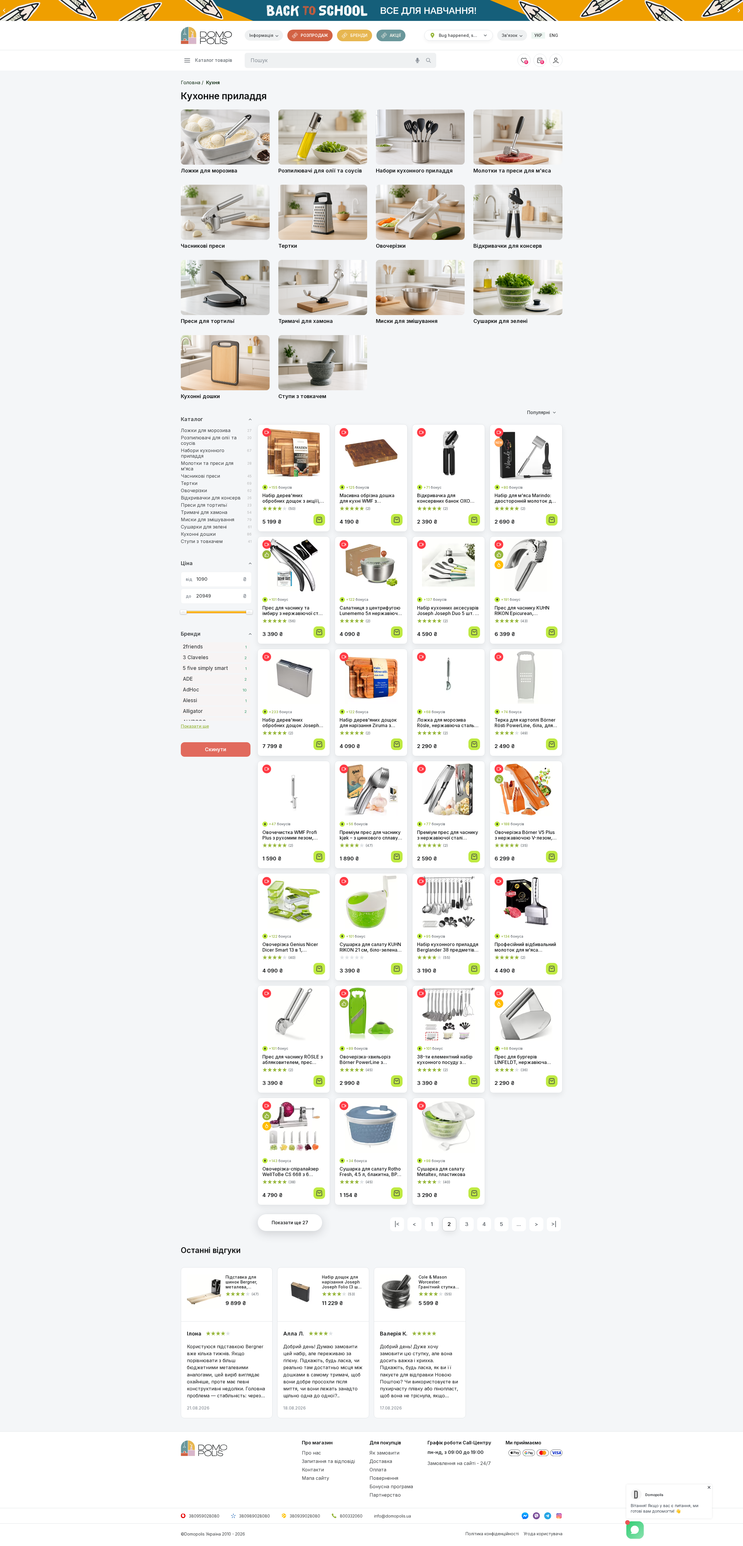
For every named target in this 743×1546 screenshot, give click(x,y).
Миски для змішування (207, 519)
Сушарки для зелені (204, 527)
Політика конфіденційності (492, 1533)
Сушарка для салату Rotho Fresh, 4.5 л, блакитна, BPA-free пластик (371, 1171)
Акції (395, 35)
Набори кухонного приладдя (202, 453)
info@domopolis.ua (392, 1515)
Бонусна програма (391, 1486)
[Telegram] (547, 1515)
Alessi (215, 700)
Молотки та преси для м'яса (207, 466)
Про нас (311, 1453)
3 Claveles (215, 657)
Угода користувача (543, 1533)
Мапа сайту (315, 1478)
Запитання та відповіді (328, 1461)
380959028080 (204, 1515)
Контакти (313, 1470)
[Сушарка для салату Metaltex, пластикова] (448, 1127)
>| (553, 1224)
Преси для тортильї (204, 505)
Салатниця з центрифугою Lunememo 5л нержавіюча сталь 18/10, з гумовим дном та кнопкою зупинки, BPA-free (370, 610)
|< (396, 1224)
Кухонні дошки (198, 534)
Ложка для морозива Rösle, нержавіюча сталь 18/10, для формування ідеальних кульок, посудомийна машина (445, 722)
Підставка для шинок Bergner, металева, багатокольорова (244, 1281)
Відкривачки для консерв (211, 498)
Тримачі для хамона (204, 512)
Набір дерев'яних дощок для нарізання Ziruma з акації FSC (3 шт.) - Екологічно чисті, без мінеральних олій (368, 722)
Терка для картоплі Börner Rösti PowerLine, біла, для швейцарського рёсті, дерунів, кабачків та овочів (526, 722)
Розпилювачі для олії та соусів (209, 440)
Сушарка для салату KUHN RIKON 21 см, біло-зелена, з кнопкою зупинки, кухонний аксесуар (371, 947)
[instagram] (559, 1515)
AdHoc (215, 690)
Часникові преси (200, 476)
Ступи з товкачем (202, 541)
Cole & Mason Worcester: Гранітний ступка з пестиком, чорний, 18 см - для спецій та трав (439, 1281)
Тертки (189, 483)
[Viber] (536, 1515)
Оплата (377, 1470)
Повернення (383, 1478)
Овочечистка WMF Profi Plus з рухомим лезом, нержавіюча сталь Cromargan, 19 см (289, 835)
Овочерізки (194, 490)
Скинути (215, 749)
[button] (4, 10)
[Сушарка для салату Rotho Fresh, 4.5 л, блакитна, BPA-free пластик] (371, 1127)
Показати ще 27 (290, 1222)
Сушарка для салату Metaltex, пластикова (441, 1171)
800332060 (351, 1515)
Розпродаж (314, 35)
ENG (553, 35)
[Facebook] (525, 1515)
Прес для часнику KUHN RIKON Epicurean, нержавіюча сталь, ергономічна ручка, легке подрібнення (524, 610)
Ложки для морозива (205, 430)
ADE (215, 679)
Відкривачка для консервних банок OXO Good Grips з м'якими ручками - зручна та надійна (443, 498)
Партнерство (385, 1495)
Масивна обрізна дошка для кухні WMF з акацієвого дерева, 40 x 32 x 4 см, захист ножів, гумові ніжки (371, 498)
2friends (215, 647)
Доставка (380, 1461)
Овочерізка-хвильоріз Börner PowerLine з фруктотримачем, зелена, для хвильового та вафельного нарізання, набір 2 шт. (370, 1059)
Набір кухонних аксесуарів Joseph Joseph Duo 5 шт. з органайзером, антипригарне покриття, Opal (448, 610)
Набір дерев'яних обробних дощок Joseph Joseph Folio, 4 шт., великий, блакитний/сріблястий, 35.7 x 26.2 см (292, 722)
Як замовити (384, 1453)
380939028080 (305, 1515)
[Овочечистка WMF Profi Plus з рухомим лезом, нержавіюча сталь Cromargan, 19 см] (293, 790)
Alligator (215, 711)
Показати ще (195, 726)
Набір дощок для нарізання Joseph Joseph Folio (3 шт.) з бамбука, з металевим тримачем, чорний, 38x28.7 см (342, 1281)
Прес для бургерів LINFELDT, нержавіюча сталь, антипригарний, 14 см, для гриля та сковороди (523, 1059)
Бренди (358, 35)
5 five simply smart (215, 668)
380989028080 (254, 1515)
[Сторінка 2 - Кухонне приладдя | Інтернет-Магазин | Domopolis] (206, 35)
